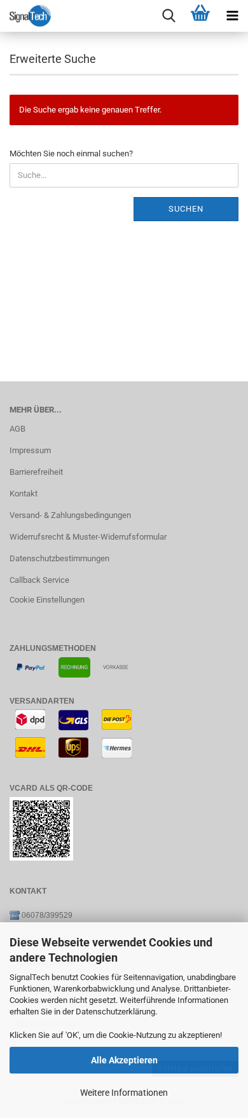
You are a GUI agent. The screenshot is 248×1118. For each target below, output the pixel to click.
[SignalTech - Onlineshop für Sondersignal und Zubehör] (25, 16)
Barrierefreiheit (36, 472)
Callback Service (39, 580)
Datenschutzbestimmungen (59, 558)
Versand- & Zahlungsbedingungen (70, 515)
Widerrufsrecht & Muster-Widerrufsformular (88, 537)
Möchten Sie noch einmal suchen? (71, 153)
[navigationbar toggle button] (232, 16)
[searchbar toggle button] (168, 16)
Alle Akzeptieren (124, 1060)
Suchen (186, 209)
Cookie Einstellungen (47, 599)
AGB (17, 428)
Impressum (30, 450)
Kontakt (24, 493)
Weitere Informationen (124, 1092)
